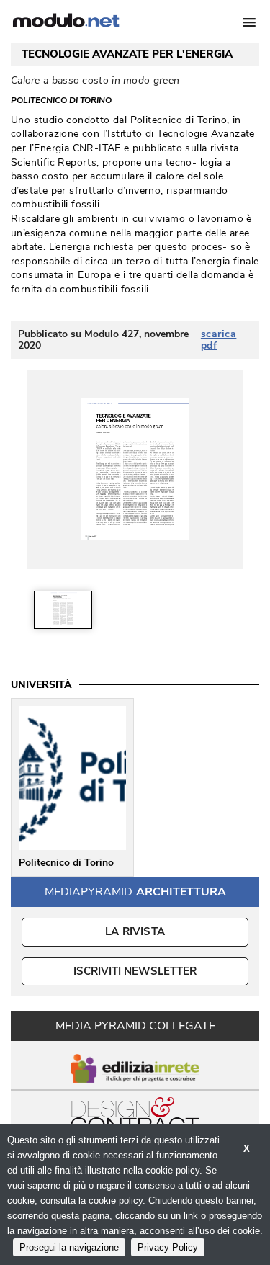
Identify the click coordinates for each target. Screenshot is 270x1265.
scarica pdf (219, 340)
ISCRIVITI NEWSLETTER (135, 971)
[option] (63, 610)
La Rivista (135, 931)
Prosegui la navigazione (69, 1247)
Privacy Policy (168, 1247)
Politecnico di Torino (61, 100)
